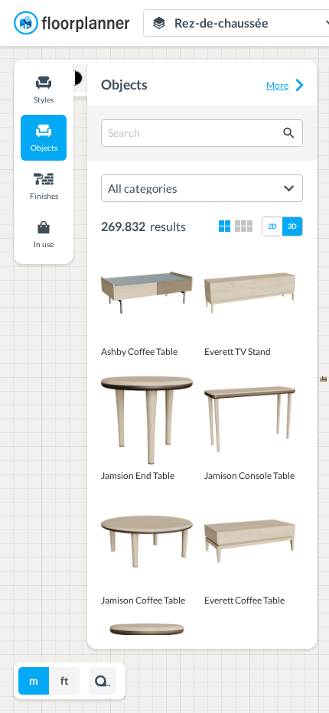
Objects (44, 147)
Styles (44, 99)
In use (44, 244)
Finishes (44, 195)
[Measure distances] (102, 681)
